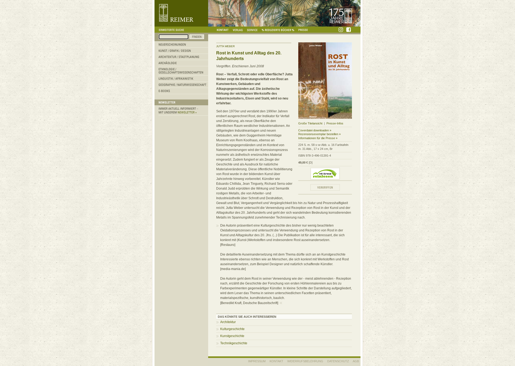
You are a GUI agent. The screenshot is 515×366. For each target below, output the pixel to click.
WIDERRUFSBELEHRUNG (305, 361)
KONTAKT (276, 361)
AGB (356, 361)
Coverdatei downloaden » (314, 130)
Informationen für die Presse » (317, 138)
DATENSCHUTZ (338, 361)
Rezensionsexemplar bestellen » (319, 134)
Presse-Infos (334, 123)
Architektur (228, 322)
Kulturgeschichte (232, 329)
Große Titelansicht (310, 123)
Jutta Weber (225, 46)
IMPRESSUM (257, 361)
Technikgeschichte (233, 343)
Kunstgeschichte (232, 336)
